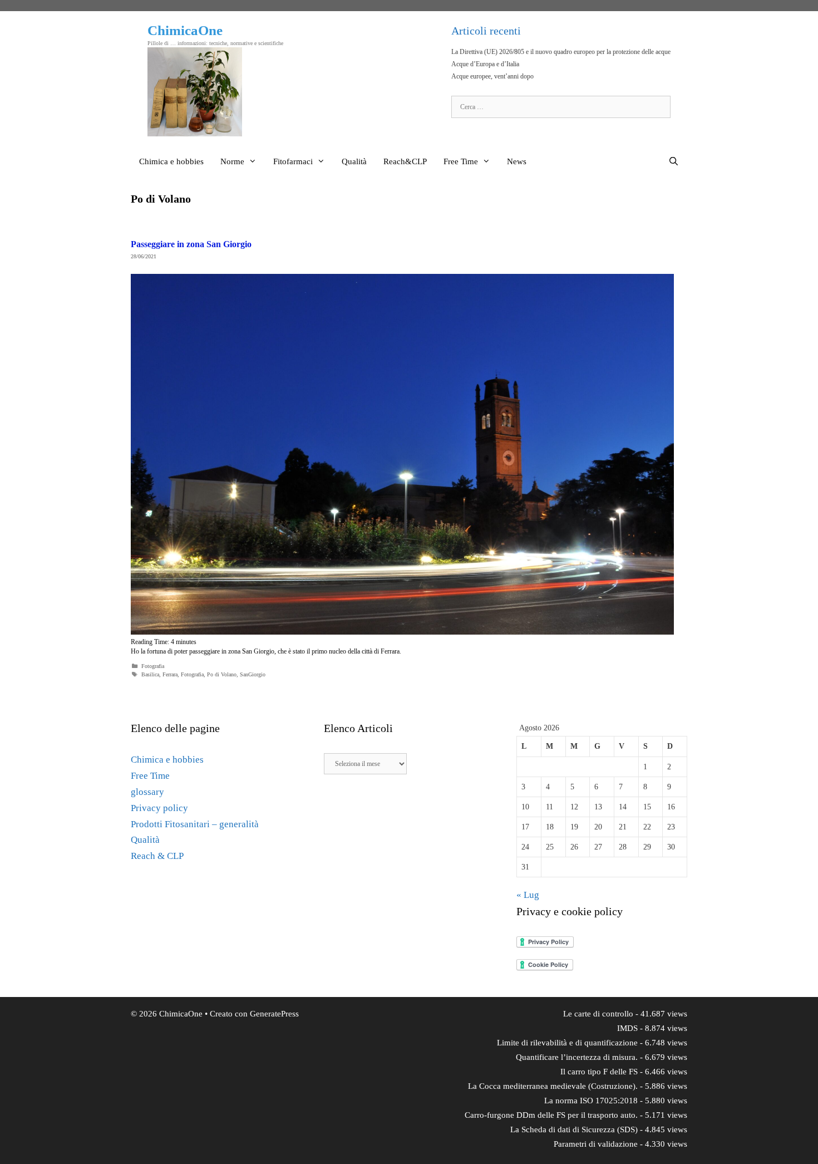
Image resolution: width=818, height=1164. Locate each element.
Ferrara (170, 674)
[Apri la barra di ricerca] (673, 161)
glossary (147, 792)
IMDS (627, 1028)
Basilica (150, 674)
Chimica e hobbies (171, 161)
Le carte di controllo (598, 1013)
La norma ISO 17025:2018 (591, 1100)
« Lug (527, 895)
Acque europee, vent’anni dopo (492, 76)
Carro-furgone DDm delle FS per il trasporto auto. (551, 1115)
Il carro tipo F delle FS (599, 1071)
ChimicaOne (185, 30)
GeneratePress (274, 1013)
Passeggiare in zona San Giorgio (191, 244)
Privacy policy (159, 808)
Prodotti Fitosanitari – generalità (195, 824)
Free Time (461, 161)
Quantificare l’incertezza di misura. (577, 1057)
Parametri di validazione (596, 1144)
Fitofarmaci (293, 161)
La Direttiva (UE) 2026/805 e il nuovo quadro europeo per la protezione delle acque (561, 52)
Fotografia (152, 666)
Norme (232, 161)
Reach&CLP (405, 161)
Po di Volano (221, 674)
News (516, 161)
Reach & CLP (157, 856)
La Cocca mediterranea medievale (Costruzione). (553, 1086)
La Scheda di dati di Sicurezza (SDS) (574, 1129)
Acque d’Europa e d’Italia (485, 64)
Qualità (354, 161)
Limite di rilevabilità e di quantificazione (567, 1042)
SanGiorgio (252, 674)
